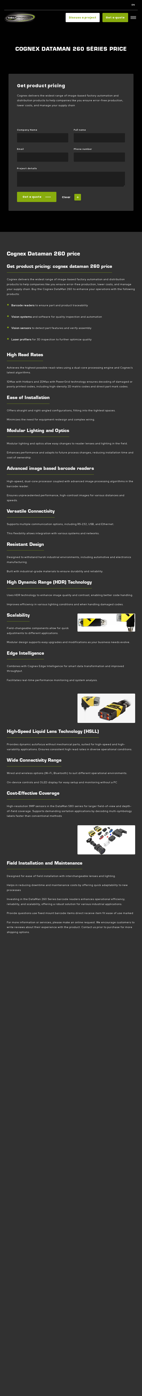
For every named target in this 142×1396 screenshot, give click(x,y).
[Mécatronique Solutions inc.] (20, 18)
